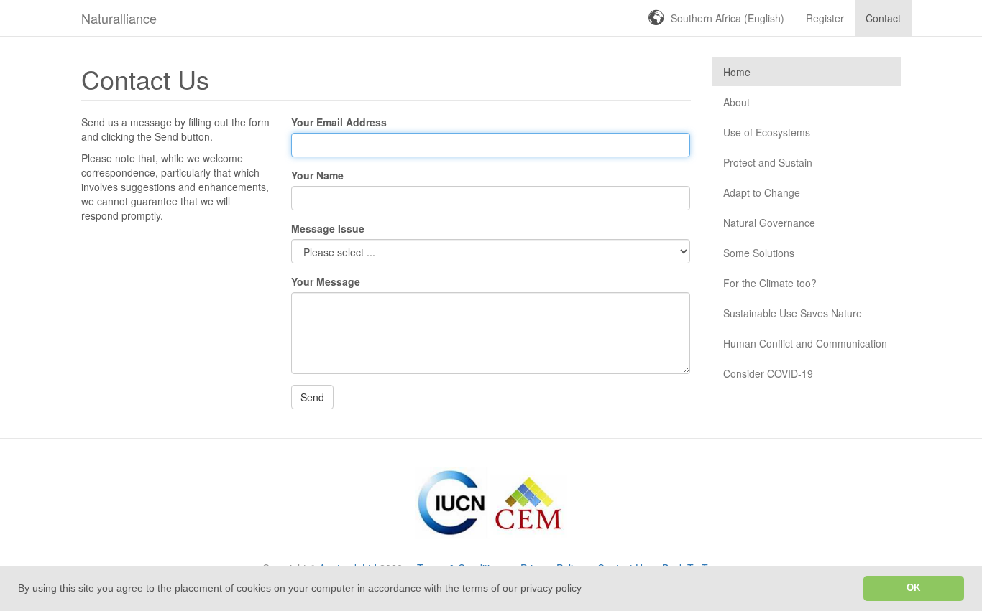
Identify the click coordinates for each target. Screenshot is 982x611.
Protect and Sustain (767, 162)
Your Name (317, 175)
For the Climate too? (770, 283)
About (736, 102)
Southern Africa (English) (727, 18)
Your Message (325, 281)
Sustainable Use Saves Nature (792, 313)
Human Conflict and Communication (805, 343)
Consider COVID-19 (768, 373)
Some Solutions (758, 253)
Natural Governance (769, 222)
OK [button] (913, 588)
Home (737, 72)
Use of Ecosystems (766, 132)
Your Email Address (339, 122)
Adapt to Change (761, 192)
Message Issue (327, 228)
